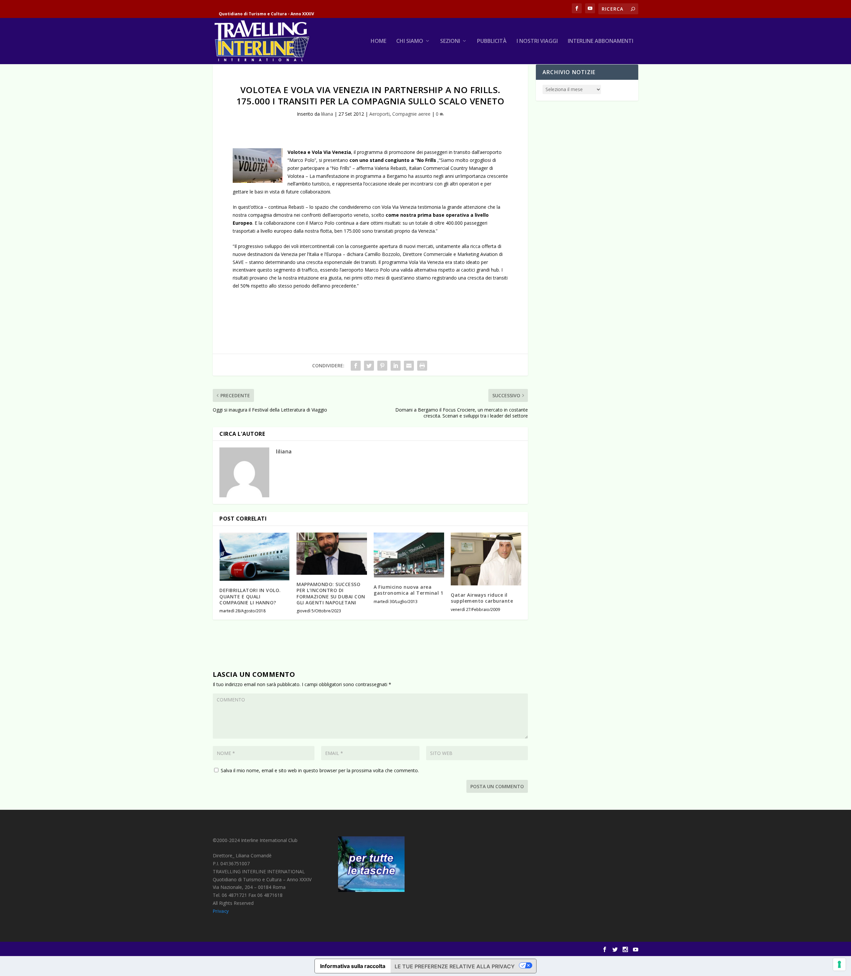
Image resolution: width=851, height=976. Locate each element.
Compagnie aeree (411, 114)
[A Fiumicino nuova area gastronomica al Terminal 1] (409, 555)
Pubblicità (492, 41)
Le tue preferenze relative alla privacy (455, 966)
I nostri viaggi (537, 41)
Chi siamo (409, 41)
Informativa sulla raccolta (352, 966)
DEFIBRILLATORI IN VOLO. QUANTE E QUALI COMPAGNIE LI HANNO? (250, 596)
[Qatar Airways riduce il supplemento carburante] (486, 559)
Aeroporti (379, 114)
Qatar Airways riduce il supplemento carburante (482, 598)
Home (378, 41)
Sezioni (450, 41)
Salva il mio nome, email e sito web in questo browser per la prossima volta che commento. (320, 770)
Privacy (221, 911)
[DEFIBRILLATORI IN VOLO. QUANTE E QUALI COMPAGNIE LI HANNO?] (254, 557)
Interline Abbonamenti (600, 41)
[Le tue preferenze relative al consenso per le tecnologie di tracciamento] (839, 964)
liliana (327, 114)
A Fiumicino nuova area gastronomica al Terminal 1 (408, 590)
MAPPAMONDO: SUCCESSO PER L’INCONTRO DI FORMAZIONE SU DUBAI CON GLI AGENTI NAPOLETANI (331, 593)
